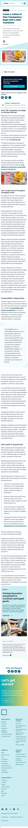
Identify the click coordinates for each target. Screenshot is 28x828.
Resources (4, 789)
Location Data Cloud (21, 739)
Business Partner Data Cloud (20, 733)
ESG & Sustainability (6, 734)
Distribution (4, 759)
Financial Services (5, 765)
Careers (3, 784)
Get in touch (14, 86)
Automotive (4, 761)
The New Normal (15, 140)
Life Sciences (4, 763)
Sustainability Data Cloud (21, 741)
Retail (2, 752)
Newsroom (4, 793)
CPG (2, 757)
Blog (2, 791)
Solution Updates (20, 744)
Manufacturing (5, 755)
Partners (3, 726)
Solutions (18, 723)
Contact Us (4, 780)
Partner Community (21, 762)
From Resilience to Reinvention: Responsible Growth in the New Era (13, 167)
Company (3, 722)
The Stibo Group (5, 736)
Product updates (5, 786)
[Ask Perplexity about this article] (9, 97)
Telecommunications (6, 768)
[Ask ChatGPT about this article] (2, 97)
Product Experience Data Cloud (21, 726)
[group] (14, 104)
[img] (21, 105)
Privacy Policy (4, 817)
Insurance (4, 770)
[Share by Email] (19, 672)
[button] (3, 105)
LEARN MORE (6, 615)
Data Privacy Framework (16, 817)
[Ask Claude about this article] (6, 97)
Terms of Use (4, 820)
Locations (3, 782)
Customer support (20, 754)
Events (3, 795)
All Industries (4, 772)
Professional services (21, 756)
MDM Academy (19, 764)
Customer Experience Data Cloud (21, 730)
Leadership (4, 728)
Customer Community (19, 759)
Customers (4, 724)
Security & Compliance (4, 731)
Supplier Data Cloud (21, 736)
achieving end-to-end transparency (15, 526)
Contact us (7, 700)
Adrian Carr (6, 44)
